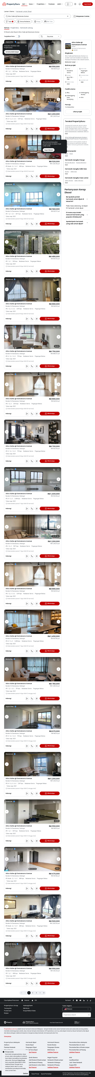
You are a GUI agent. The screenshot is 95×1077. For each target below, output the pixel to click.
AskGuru (6, 1045)
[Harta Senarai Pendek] (58, 42)
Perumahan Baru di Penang (77, 1050)
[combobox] (37, 16)
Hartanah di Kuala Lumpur (55, 1060)
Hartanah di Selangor (54, 1062)
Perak (71, 153)
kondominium (72, 131)
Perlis (66, 153)
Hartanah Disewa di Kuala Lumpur (36, 1060)
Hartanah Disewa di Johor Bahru (35, 1065)
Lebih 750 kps (69, 180)
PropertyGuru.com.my (10, 1029)
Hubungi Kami (27, 1005)
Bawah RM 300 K (81, 162)
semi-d (86, 131)
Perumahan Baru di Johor (77, 1045)
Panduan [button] (52, 4)
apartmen (80, 131)
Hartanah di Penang (53, 1065)
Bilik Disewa (51, 1050)
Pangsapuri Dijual (31, 1047)
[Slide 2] (29, 61)
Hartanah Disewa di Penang (34, 1062)
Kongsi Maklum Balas (29, 1010)
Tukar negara (67, 1006)
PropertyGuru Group (11, 1005)
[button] (6, 28)
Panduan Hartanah (9, 1047)
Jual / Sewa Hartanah (75, 1062)
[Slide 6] (35, 61)
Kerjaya (6, 1013)
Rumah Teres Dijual (31, 1050)
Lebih (59, 4)
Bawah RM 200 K (70, 162)
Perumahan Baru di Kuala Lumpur (79, 1047)
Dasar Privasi (35, 1074)
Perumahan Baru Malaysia (78, 1042)
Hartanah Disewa (53, 1042)
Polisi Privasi (21, 1060)
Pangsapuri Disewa (53, 1047)
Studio (67, 171)
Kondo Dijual (30, 1045)
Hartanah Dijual (31, 1042)
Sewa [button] (31, 4)
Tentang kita (7, 1008)
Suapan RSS (73, 1065)
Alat (70, 1057)
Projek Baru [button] (40, 4)
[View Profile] (11, 42)
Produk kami (7, 1010)
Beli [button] (23, 4)
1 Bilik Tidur (74, 171)
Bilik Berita (26, 1008)
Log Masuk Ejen (74, 1060)
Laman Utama (9, 11)
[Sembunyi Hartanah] (54, 42)
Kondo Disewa (52, 1045)
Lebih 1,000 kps (78, 180)
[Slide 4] (32, 61)
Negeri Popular (53, 1057)
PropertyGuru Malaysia (12, 1042)
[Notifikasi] (80, 4)
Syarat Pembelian (46, 1074)
